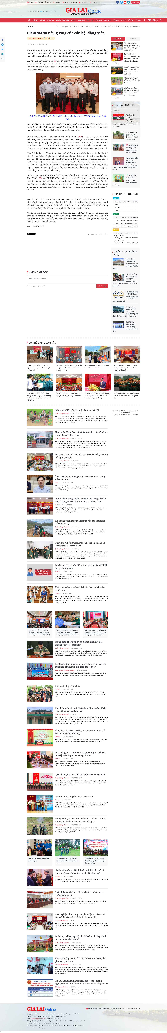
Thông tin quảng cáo (125, 253)
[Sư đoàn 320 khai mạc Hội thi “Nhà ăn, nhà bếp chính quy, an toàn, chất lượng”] (40, 943)
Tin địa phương (124, 104)
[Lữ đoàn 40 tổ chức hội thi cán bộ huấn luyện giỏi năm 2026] (67, 847)
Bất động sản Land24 (127, 410)
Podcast (58, 2)
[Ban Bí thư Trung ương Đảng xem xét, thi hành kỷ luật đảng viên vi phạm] (40, 572)
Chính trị (50, 20)
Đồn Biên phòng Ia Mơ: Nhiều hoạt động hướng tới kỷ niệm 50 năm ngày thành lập (81, 709)
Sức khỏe (90, 20)
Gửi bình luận (102, 286)
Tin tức (82, 26)
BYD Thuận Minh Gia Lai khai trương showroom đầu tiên (125, 326)
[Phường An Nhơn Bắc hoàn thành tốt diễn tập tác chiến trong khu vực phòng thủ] (117, 91)
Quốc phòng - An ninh (99, 26)
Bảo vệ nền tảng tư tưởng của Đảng (67, 26)
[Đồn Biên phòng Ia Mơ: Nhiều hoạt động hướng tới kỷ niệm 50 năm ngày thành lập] (40, 715)
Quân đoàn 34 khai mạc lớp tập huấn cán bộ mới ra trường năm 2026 (79, 893)
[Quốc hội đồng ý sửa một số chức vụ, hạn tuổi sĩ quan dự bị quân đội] (117, 70)
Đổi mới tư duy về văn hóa (67, 686)
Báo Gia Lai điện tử (83, 11)
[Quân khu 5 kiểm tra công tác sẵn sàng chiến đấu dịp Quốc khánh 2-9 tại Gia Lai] (69, 354)
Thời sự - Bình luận (62, 20)
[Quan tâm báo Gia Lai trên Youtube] (125, 2)
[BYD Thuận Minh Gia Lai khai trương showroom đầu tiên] (118, 324)
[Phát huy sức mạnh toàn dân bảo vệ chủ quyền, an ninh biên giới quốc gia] (40, 462)
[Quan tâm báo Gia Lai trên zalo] (121, 2)
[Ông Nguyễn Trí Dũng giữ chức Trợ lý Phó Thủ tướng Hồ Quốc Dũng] (117, 46)
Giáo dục (81, 20)
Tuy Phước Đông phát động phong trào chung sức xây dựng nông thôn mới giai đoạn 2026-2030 (80, 665)
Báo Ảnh (40, 2)
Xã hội (130, 20)
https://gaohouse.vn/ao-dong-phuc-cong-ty (125, 414)
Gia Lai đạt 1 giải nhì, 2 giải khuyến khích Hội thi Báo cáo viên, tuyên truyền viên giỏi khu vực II (125, 164)
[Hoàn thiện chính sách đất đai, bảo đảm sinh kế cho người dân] (40, 594)
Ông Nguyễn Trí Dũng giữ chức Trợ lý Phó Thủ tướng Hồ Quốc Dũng (132, 46)
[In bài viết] (2, 59)
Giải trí (123, 20)
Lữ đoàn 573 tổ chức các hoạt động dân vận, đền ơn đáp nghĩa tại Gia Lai (39, 368)
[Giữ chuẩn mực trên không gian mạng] (39, 847)
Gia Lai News (153, 20)
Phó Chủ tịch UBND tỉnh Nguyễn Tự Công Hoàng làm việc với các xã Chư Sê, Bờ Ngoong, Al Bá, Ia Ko (125, 120)
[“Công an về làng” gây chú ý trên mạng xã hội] (117, 81)
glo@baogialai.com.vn (38, 1019)
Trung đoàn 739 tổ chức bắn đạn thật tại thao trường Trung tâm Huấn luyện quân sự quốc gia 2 (80, 820)
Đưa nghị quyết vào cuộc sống (131, 26)
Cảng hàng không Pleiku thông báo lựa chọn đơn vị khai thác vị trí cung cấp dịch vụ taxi (125, 311)
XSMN (136, 410)
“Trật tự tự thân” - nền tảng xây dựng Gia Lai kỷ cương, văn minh (68, 394)
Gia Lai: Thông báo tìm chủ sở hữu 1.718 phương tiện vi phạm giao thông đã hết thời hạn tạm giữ (125, 280)
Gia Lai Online (41, 1008)
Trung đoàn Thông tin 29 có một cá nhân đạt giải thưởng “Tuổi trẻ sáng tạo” (78, 643)
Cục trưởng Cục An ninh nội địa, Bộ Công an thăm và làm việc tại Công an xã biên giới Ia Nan (80, 754)
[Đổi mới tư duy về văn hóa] (40, 693)
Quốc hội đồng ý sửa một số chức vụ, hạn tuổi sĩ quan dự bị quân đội (132, 70)
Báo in (49, 2)
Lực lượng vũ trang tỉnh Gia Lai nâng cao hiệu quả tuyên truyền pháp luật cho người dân (67, 632)
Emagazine (84, 2)
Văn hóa (116, 20)
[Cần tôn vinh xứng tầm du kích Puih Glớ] (40, 804)
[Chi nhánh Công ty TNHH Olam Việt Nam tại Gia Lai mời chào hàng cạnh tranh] (118, 294)
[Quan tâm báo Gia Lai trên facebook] (117, 2)
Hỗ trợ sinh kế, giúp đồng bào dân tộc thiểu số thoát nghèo (132, 135)
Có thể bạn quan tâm (42, 342)
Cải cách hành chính (114, 26)
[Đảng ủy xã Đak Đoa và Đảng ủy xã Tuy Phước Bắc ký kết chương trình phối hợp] (40, 737)
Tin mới (133, 39)
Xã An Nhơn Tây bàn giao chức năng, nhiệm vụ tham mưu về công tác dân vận (125, 368)
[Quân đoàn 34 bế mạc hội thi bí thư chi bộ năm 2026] (40, 782)
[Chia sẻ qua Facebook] (2, 39)
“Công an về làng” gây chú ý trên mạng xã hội (132, 80)
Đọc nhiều (118, 39)
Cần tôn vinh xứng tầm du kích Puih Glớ (74, 796)
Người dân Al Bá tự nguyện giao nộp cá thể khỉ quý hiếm (132, 148)
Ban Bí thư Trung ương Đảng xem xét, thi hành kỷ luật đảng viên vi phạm (81, 566)
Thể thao (138, 20)
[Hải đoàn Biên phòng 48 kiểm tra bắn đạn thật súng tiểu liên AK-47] (40, 528)
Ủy (54, 61)
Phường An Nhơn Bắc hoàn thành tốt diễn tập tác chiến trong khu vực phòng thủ (125, 92)
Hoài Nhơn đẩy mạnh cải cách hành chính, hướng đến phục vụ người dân (80, 960)
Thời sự (35, 20)
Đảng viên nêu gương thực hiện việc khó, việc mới (97, 367)
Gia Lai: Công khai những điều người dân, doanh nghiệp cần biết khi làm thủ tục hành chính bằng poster (81, 982)
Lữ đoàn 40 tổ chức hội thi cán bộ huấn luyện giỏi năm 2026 (67, 861)
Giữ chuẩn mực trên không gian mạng (39, 860)
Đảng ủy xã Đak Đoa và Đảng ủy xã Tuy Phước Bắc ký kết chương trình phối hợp (80, 732)
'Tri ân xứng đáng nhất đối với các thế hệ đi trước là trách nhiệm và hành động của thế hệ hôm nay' (79, 871)
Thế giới (42, 20)
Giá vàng (115, 229)
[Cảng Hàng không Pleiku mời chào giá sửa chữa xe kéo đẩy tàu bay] (118, 262)
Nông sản (116, 198)
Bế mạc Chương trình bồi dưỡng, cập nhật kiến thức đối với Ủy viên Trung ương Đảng (125, 58)
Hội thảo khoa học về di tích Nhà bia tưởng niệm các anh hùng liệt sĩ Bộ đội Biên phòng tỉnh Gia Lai (95, 632)
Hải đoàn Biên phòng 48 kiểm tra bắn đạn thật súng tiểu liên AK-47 (80, 522)
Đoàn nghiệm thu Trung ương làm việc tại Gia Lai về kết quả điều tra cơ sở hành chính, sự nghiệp (80, 915)
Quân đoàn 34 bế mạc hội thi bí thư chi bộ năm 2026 (80, 774)
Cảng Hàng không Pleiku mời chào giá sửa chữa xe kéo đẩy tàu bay (125, 263)
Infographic (96, 2)
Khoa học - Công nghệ (103, 20)
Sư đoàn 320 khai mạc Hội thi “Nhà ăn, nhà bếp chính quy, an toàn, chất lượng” (81, 937)
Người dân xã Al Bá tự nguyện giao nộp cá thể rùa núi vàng (125, 180)
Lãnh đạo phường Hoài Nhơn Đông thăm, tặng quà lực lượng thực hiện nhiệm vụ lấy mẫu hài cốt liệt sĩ (39, 396)
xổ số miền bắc (116, 410)
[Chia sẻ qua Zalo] (2, 44)
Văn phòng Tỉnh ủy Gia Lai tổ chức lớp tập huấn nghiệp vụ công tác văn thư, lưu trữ (39, 632)
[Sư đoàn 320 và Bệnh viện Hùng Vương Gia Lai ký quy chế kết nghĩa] (95, 847)
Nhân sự (88, 26)
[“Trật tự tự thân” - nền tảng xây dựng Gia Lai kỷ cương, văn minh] (69, 382)
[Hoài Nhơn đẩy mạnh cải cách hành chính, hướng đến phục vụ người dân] (40, 965)
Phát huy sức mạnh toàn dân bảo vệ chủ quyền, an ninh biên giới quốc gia (81, 456)
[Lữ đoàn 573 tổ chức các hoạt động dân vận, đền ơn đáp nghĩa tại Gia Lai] (40, 354)
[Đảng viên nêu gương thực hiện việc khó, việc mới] (98, 354)
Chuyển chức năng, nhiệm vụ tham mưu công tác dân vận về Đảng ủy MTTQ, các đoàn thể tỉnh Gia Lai (80, 500)
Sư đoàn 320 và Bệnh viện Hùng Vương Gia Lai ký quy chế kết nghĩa (95, 861)
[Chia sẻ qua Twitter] (2, 49)
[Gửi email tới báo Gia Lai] (128, 2)
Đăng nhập (135, 2)
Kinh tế (73, 20)
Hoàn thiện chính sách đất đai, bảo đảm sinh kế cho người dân (80, 588)
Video (31, 2)
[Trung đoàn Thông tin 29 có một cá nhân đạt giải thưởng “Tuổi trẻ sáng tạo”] (40, 649)
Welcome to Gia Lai (71, 2)
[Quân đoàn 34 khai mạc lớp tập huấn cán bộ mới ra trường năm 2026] (40, 899)
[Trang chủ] (29, 20)
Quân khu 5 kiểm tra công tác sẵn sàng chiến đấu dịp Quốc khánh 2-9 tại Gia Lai (69, 368)
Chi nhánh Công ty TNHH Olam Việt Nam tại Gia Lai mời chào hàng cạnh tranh (125, 296)
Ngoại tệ (115, 214)
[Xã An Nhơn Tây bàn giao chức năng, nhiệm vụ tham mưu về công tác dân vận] (127, 354)
